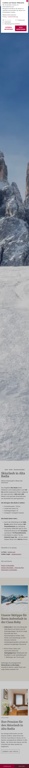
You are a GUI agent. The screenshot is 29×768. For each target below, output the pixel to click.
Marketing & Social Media (12, 24)
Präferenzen (21, 20)
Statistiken (8, 22)
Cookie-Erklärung (13, 17)
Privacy (4, 17)
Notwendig (8, 20)
